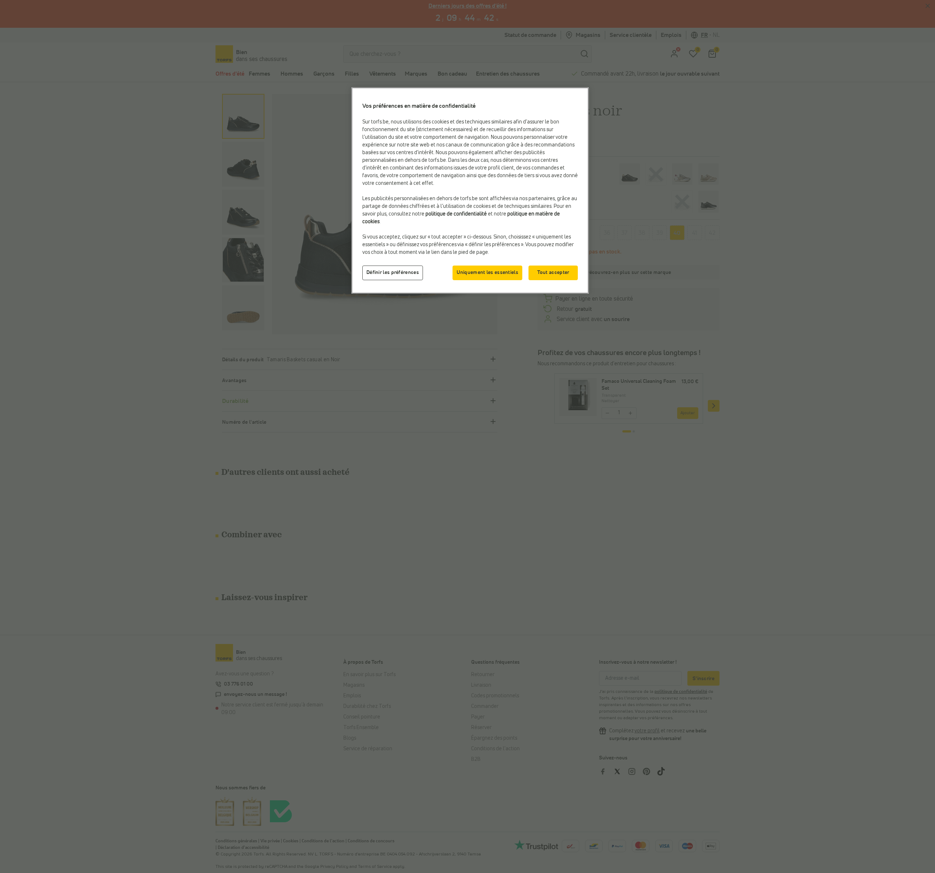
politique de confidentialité (456, 214)
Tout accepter (553, 272)
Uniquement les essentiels (488, 272)
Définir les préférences (392, 272)
